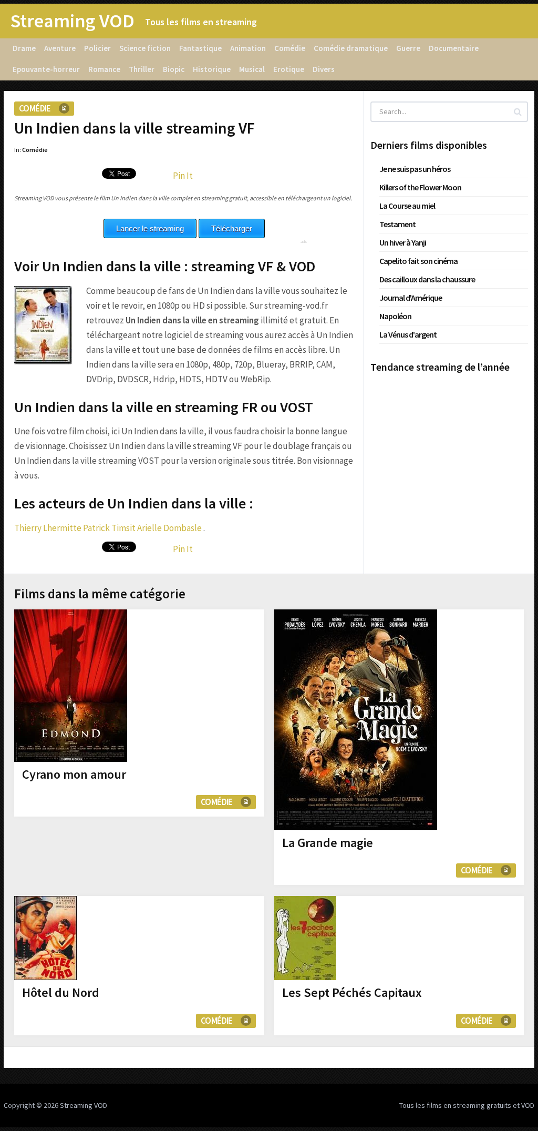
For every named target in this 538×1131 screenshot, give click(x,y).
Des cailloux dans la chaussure (427, 279)
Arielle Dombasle (169, 528)
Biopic (173, 69)
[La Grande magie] (355, 719)
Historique (212, 69)
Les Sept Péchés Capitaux (352, 992)
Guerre (408, 48)
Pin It (183, 175)
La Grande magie (327, 842)
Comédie (289, 48)
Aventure (60, 48)
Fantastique (200, 48)
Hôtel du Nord (60, 992)
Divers (324, 69)
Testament (397, 224)
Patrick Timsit (109, 528)
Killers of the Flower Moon (420, 187)
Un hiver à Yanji (402, 242)
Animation (248, 48)
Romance (104, 69)
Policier (97, 48)
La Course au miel (407, 205)
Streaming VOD (72, 21)
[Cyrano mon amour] (70, 685)
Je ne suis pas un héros (414, 169)
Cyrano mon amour (74, 774)
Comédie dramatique (351, 48)
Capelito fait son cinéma (418, 261)
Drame (24, 48)
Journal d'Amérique (410, 297)
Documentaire (454, 48)
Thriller (141, 69)
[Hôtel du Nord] (45, 938)
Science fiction (145, 48)
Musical (252, 69)
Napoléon (395, 316)
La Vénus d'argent (408, 334)
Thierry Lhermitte (47, 528)
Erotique (288, 69)
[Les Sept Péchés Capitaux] (305, 938)
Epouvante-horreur (46, 69)
